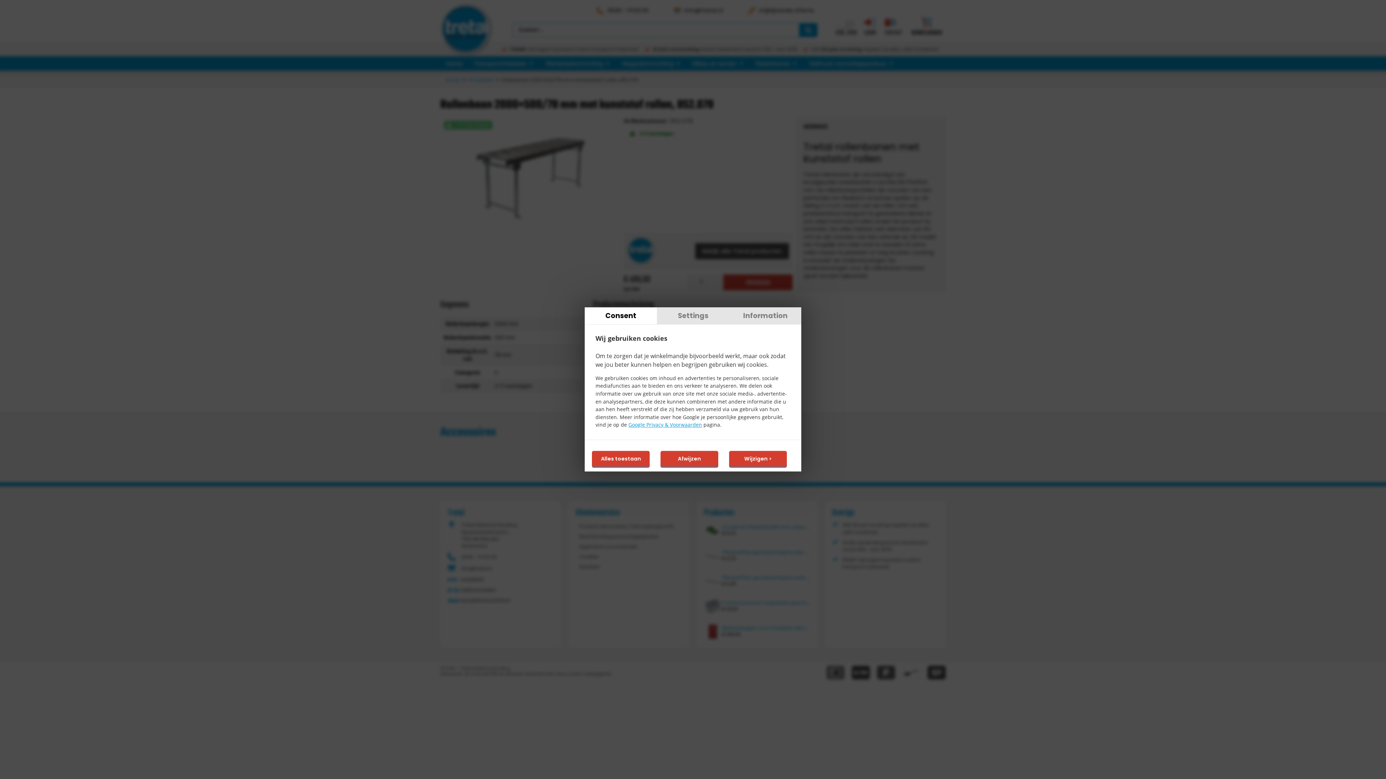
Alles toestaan (621, 458)
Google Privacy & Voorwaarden (665, 425)
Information (765, 316)
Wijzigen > (758, 458)
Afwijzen (689, 458)
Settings (693, 316)
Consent (620, 316)
